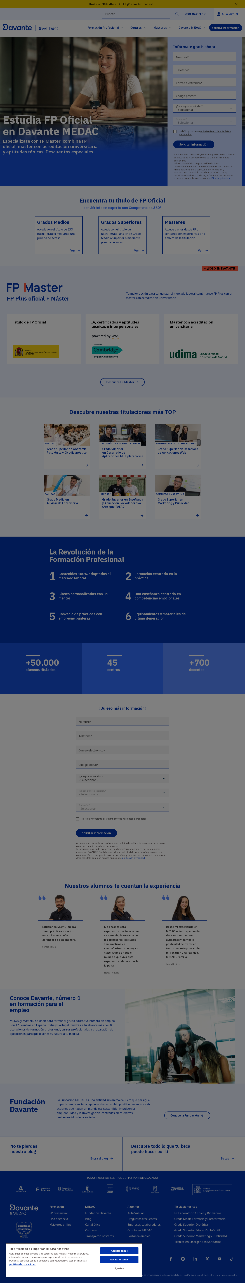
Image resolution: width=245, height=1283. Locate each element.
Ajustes (119, 1268)
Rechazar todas (119, 1259)
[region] (74, 1260)
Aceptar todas (119, 1250)
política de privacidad (22, 1264)
